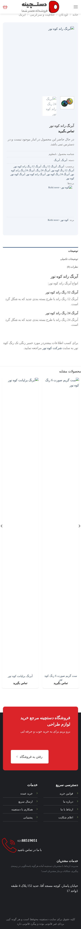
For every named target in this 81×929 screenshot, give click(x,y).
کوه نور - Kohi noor (58, 220)
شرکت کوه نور (52, 348)
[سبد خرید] (5, 7)
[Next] (10, 59)
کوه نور (70, 178)
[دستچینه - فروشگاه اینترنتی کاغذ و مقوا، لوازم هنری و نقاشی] (40, 7)
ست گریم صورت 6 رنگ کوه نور (61, 677)
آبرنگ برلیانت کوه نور (20, 676)
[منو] (75, 7)
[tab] (40, 251)
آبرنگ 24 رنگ (43, 170)
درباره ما (68, 801)
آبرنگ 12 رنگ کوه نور (62, 170)
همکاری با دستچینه (22, 809)
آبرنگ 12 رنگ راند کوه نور (27, 166)
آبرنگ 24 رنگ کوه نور (58, 174)
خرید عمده (26, 793)
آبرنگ (22, 14)
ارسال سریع (25, 801)
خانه (75, 14)
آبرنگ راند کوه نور (36, 174)
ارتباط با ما (67, 809)
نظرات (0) (72, 267)
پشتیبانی (28, 817)
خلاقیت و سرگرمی (42, 14)
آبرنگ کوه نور (18, 174)
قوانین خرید (66, 793)
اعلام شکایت (65, 817)
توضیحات (73, 251)
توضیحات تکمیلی (69, 259)
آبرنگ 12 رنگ (49, 166)
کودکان (63, 14)
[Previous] (67, 59)
